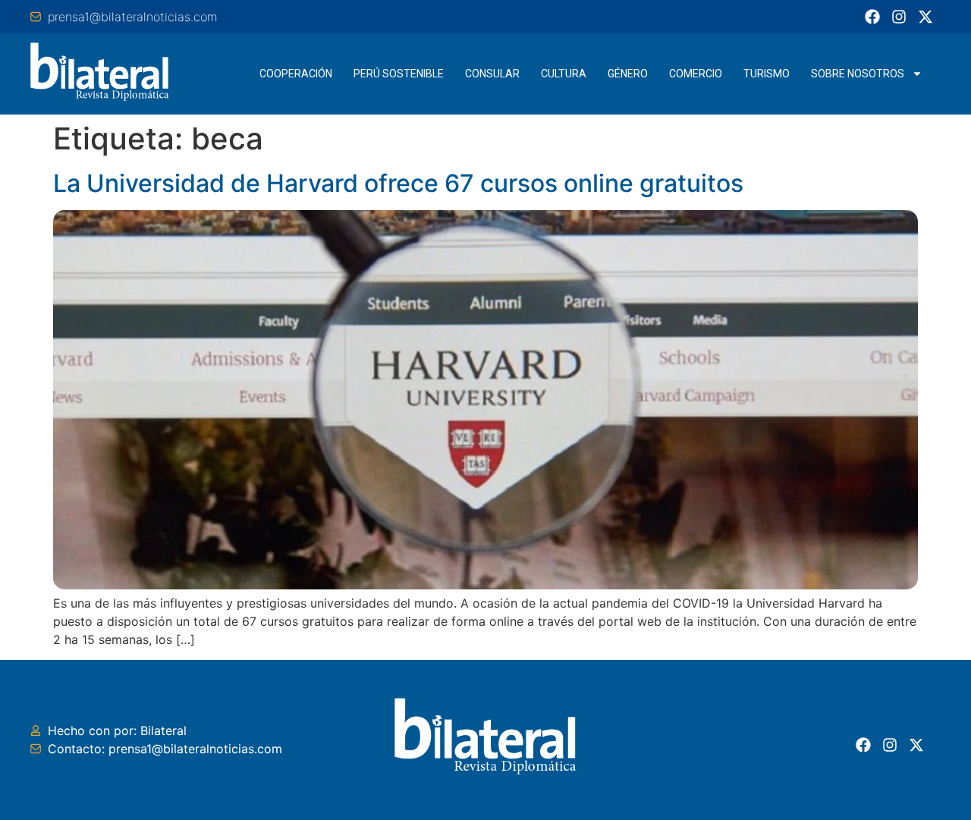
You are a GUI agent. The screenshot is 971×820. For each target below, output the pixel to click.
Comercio (695, 74)
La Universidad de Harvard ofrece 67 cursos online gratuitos (398, 183)
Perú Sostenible (399, 74)
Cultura (563, 74)
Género (628, 74)
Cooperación (295, 74)
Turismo (766, 74)
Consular (492, 74)
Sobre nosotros (857, 74)
